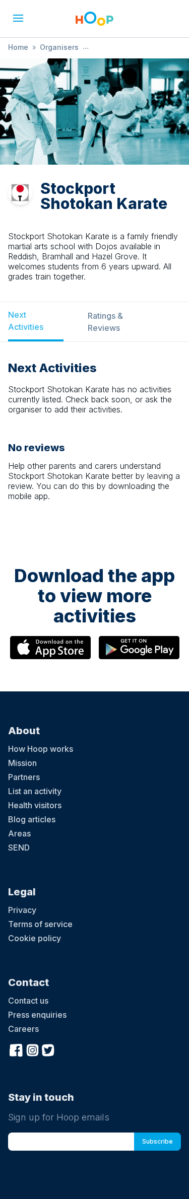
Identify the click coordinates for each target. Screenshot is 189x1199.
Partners (24, 777)
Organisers (59, 47)
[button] (18, 18)
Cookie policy (34, 938)
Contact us (28, 1001)
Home (18, 47)
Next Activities (25, 321)
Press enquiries (37, 1015)
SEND (19, 847)
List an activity (34, 791)
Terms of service (40, 924)
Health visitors (34, 805)
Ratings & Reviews (105, 322)
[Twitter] (48, 1049)
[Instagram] (32, 1049)
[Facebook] (16, 1049)
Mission (22, 763)
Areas (19, 833)
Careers (23, 1029)
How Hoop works (40, 749)
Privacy (22, 910)
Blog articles (31, 819)
